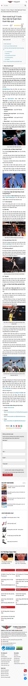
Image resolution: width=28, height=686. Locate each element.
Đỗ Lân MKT (11, 25)
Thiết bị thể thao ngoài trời (19, 663)
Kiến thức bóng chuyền (5, 677)
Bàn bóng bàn (17, 660)
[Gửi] (25, 5)
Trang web (5, 463)
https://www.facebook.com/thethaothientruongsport (15, 412)
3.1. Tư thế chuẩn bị (8, 51)
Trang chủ (3, 10)
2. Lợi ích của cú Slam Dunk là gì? (10, 46)
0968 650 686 (11, 407)
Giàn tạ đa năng (17, 656)
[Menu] (1, 5)
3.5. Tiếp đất (7, 59)
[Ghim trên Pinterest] (19, 426)
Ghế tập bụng (16, 658)
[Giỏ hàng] (26, 2)
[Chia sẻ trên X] (14, 426)
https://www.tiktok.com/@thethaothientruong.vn (14, 420)
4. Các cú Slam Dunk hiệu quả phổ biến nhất (12, 61)
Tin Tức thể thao (7, 388)
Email (4, 457)
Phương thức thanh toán (6, 660)
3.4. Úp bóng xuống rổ (9, 57)
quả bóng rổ (9, 244)
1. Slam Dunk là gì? (7, 43)
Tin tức (7, 10)
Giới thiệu (3, 654)
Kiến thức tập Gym (4, 671)
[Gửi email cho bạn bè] (16, 426)
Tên (4, 451)
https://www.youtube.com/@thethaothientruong (14, 416)
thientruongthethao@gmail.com (9, 643)
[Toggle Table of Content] (22, 40)
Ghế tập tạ (16, 654)
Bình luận (5, 440)
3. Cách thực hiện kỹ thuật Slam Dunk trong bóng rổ (13, 49)
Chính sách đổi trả (4, 663)
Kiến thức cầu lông (4, 673)
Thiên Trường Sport (10, 197)
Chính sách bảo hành (5, 661)
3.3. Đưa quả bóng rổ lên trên (10, 55)
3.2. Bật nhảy (7, 53)
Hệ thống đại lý (4, 656)
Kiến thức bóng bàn (5, 670)
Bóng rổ (12, 10)
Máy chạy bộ (16, 661)
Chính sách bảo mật (5, 665)
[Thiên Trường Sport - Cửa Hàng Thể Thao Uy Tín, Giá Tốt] (14, 2)
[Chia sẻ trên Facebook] (11, 426)
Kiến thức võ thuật (4, 675)
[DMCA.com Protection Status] (19, 648)
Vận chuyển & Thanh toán (6, 658)
